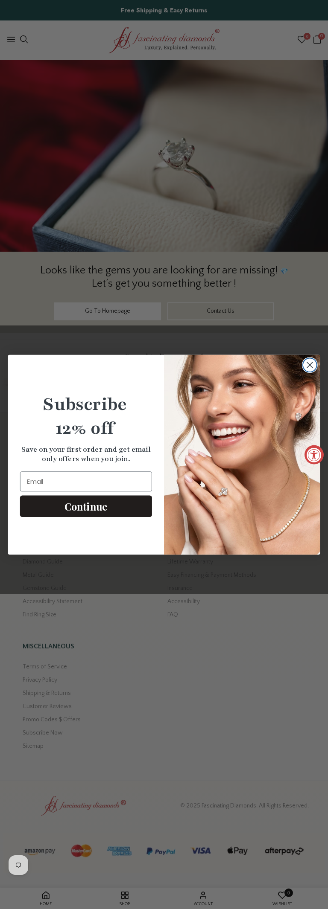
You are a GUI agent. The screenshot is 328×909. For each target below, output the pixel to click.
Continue (85, 506)
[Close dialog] (310, 365)
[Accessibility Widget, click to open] (314, 454)
